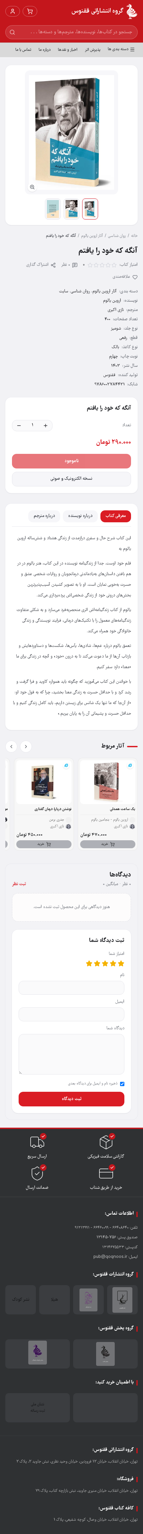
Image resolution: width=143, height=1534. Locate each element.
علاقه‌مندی (121, 277)
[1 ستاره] (121, 963)
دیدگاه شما (115, 1028)
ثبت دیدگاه (71, 1099)
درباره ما (45, 50)
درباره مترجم (44, 516)
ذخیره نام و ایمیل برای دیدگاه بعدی (92, 1083)
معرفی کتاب (116, 516)
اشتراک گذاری (37, 265)
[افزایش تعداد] (45, 425)
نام (122, 975)
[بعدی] (11, 747)
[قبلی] (26, 747)
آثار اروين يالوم (92, 236)
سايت (63, 291)
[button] (71, 132)
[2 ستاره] (113, 963)
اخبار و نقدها (67, 50)
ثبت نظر (19, 884)
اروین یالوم (112, 301)
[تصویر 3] (53, 209)
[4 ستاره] (97, 963)
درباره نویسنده (80, 516)
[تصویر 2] (71, 209)
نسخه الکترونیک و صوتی (71, 479)
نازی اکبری (116, 310)
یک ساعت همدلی (122, 809)
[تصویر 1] (90, 209)
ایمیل (119, 1002)
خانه (134, 236)
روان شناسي (117, 236)
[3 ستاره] (105, 963)
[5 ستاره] (89, 963)
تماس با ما (23, 50)
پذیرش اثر (92, 50)
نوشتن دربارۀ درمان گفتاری (53, 809)
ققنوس (109, 375)
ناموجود (72, 461)
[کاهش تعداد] (19, 425)
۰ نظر (65, 265)
